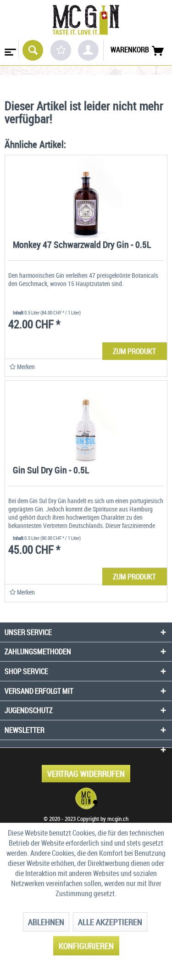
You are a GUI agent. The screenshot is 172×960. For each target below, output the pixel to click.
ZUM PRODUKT (134, 351)
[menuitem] (9, 49)
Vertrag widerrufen (86, 773)
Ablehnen (46, 921)
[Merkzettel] (60, 50)
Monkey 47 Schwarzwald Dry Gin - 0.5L (82, 245)
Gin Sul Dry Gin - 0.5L (51, 471)
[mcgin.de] (86, 798)
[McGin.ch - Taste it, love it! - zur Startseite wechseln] (85, 20)
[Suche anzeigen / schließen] (32, 50)
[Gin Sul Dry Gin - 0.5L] (86, 422)
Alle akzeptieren (110, 921)
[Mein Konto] (88, 50)
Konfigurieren (86, 945)
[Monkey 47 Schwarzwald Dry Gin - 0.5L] (86, 196)
